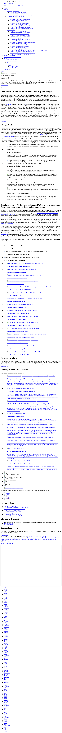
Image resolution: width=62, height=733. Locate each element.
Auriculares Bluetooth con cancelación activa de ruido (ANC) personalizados (28, 50)
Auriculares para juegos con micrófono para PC (30, 539)
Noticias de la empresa (15, 67)
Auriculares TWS (38, 134)
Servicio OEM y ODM (9, 55)
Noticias (9, 65)
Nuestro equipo (10, 63)
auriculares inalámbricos (7, 223)
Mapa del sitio (42, 536)
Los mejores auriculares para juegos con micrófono (13, 537)
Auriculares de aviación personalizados (19, 24)
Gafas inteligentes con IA (13, 11)
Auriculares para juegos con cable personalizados (21, 28)
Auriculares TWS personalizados (17, 47)
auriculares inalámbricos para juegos (52, 134)
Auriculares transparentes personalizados (19, 46)
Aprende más (4, 121)
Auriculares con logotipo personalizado (19, 38)
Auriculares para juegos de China (50, 537)
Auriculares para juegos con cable (33, 537)
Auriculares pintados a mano (16, 17)
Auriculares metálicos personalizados (18, 43)
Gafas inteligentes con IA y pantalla (18, 13)
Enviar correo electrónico (7, 543)
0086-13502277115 (8, 524)
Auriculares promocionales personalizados (20, 19)
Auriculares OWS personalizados (18, 31)
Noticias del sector (14, 66)
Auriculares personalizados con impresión (20, 35)
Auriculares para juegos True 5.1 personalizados (21, 26)
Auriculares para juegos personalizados (16, 16)
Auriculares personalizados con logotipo (19, 23)
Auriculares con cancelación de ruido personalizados (22, 42)
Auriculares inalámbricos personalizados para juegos (22, 53)
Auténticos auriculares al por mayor (12, 57)
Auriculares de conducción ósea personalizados (21, 54)
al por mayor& (27, 104)
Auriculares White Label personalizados (19, 34)
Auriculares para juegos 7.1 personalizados (20, 27)
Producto (6, 9)
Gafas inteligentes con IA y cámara (18, 12)
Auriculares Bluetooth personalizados (19, 20)
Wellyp (5, 58)
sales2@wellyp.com (8, 3)
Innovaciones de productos (13, 59)
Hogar (5, 8)
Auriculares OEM (11, 30)
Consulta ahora (4, 85)
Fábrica (8, 62)
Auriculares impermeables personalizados (19, 44)
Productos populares (33, 536)
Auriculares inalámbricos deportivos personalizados (22, 51)
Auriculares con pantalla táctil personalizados (20, 39)
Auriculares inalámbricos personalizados (19, 21)
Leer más (3, 201)
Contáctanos (7, 69)
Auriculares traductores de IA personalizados (20, 32)
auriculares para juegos (9, 214)
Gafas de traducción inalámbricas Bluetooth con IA (22, 15)
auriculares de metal (9, 136)
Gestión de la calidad (12, 61)
